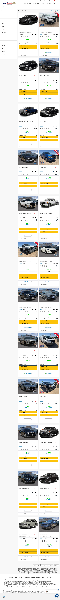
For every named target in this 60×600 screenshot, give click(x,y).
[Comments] (36, 36)
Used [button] (25, 3)
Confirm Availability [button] (23, 45)
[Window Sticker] (36, 128)
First (35, 565)
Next (48, 565)
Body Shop (39, 3)
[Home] (20, 3)
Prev (38, 565)
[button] (37, 20)
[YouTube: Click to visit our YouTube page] (4, 596)
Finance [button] (50, 3)
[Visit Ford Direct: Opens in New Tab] (6, 597)
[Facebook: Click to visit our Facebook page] (3, 596)
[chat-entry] (57, 596)
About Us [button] (55, 3)
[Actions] (36, 30)
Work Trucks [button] (29, 3)
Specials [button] (34, 3)
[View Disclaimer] (27, 37)
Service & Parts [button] (45, 3)
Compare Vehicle (23, 55)
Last (51, 565)
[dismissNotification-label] (58, 589)
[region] (28, 43)
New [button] (22, 3)
